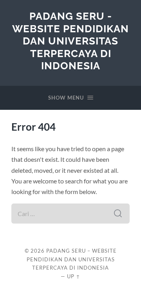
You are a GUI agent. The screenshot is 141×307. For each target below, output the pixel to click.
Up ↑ (73, 276)
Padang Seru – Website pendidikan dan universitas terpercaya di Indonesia (72, 259)
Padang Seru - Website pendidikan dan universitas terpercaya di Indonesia (70, 41)
